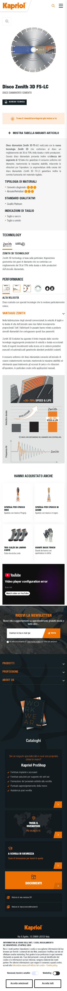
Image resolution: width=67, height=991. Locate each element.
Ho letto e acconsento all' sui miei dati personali (33, 642)
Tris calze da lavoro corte (15, 549)
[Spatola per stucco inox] (18, 494)
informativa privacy (34, 642)
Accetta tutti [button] (48, 983)
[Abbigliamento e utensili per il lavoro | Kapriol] (19, 6)
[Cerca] (53, 6)
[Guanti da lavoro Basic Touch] (49, 535)
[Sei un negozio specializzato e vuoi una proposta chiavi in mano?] (33, 778)
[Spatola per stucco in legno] (49, 494)
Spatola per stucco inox (14, 508)
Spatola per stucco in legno (47, 508)
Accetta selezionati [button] (19, 983)
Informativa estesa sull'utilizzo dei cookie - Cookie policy (34, 966)
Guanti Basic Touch (45, 548)
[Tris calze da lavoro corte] (18, 535)
